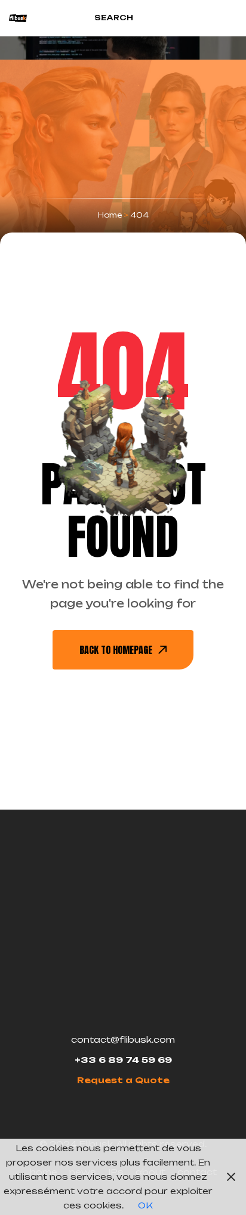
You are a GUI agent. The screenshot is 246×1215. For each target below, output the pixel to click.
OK (145, 1205)
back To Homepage (115, 650)
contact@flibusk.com (123, 1039)
